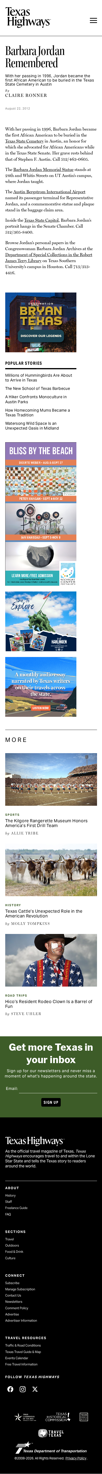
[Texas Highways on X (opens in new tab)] (35, 1389)
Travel (9, 1239)
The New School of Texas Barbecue (37, 388)
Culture (10, 1258)
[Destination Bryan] (40, 350)
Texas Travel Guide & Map (23, 1352)
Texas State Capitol (41, 220)
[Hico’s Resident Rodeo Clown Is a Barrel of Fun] (51, 985)
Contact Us (13, 1295)
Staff (8, 1202)
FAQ (8, 1214)
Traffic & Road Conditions (23, 1345)
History (13, 905)
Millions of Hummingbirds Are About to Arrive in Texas (38, 378)
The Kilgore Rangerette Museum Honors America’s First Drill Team (46, 823)
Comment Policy (16, 1308)
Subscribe (12, 1283)
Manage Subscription (20, 1289)
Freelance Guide (16, 1208)
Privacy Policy (75, 1458)
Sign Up (51, 1102)
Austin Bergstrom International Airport (49, 191)
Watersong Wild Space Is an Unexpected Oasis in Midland (32, 426)
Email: (12, 1088)
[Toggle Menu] (93, 20)
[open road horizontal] (40, 715)
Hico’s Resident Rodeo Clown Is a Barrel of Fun (49, 1004)
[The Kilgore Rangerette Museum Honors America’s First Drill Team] (51, 804)
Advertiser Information (21, 1321)
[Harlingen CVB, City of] (40, 649)
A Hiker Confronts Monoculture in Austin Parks (36, 399)
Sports (12, 815)
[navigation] (93, 20)
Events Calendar (16, 1358)
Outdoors (12, 1245)
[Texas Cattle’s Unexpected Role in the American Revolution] (51, 894)
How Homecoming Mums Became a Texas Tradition (37, 413)
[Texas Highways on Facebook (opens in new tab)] (10, 1389)
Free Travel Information (21, 1364)
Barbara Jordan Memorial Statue (43, 169)
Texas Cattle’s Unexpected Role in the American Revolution (44, 913)
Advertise (12, 1314)
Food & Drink (14, 1252)
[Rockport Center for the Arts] (40, 584)
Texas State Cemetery (24, 141)
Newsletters (13, 1302)
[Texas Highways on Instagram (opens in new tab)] (23, 1389)
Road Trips (16, 995)
